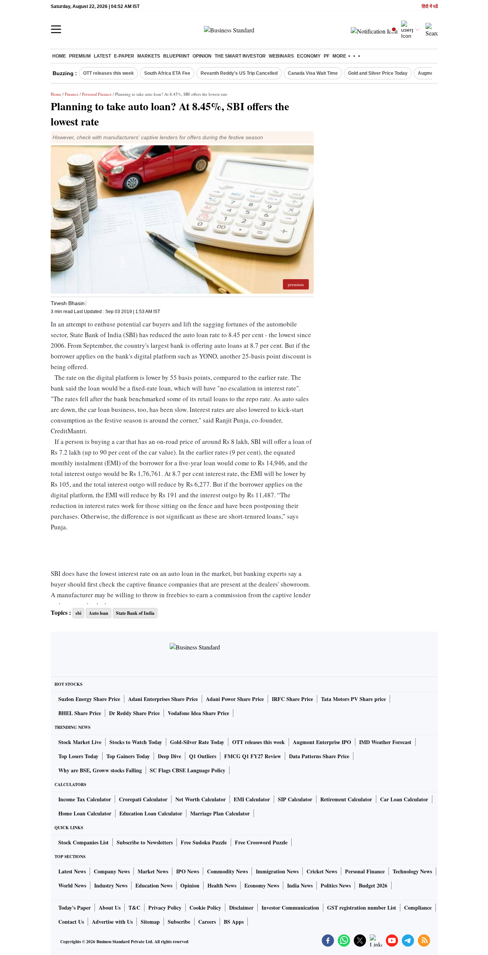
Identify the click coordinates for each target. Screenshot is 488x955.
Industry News (110, 885)
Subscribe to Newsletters (145, 842)
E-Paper (124, 56)
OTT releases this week (108, 73)
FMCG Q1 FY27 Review (252, 756)
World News (72, 885)
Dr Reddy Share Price (134, 713)
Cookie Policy (205, 908)
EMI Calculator (252, 799)
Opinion (202, 56)
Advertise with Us (112, 922)
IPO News (187, 871)
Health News (221, 885)
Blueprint (176, 56)
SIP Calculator (295, 799)
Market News (153, 871)
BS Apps (234, 922)
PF (326, 56)
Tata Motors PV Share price (353, 699)
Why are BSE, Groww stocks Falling (100, 770)
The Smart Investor (240, 56)
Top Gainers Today (128, 756)
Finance (72, 94)
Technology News (412, 871)
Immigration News (277, 871)
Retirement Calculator (346, 799)
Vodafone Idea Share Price (198, 713)
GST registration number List (361, 908)
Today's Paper (74, 908)
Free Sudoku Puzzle (204, 842)
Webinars (281, 56)
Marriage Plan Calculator (220, 813)
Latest (102, 56)
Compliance (418, 908)
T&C (134, 908)
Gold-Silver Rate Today (197, 742)
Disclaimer (241, 908)
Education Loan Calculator (150, 813)
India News (300, 885)
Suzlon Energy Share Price (89, 699)
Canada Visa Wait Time (313, 73)
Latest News (72, 871)
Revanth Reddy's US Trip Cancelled (239, 73)
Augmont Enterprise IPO (322, 742)
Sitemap (150, 922)
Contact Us (71, 922)
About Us (109, 908)
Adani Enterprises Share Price (163, 699)
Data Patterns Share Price (319, 756)
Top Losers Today (78, 756)
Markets (148, 56)
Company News (112, 871)
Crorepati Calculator (143, 799)
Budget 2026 (373, 885)
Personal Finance (97, 94)
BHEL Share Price (79, 713)
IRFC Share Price (292, 699)
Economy (309, 56)
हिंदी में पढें (430, 6)
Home (59, 56)
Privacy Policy (164, 908)
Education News (153, 885)
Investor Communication (290, 908)
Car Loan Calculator (404, 799)
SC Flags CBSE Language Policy (187, 770)
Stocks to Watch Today (135, 742)
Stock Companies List (83, 842)
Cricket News (322, 871)
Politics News (336, 885)
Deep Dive (169, 756)
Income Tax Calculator (84, 799)
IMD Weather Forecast (385, 742)
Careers (207, 922)
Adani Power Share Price (235, 699)
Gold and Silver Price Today (378, 73)
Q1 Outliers (202, 756)
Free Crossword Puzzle (261, 842)
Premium (80, 56)
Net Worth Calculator (200, 799)
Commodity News (227, 871)
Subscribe (179, 922)
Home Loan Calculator (84, 813)
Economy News (261, 885)
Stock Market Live (79, 742)
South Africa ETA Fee (167, 73)
